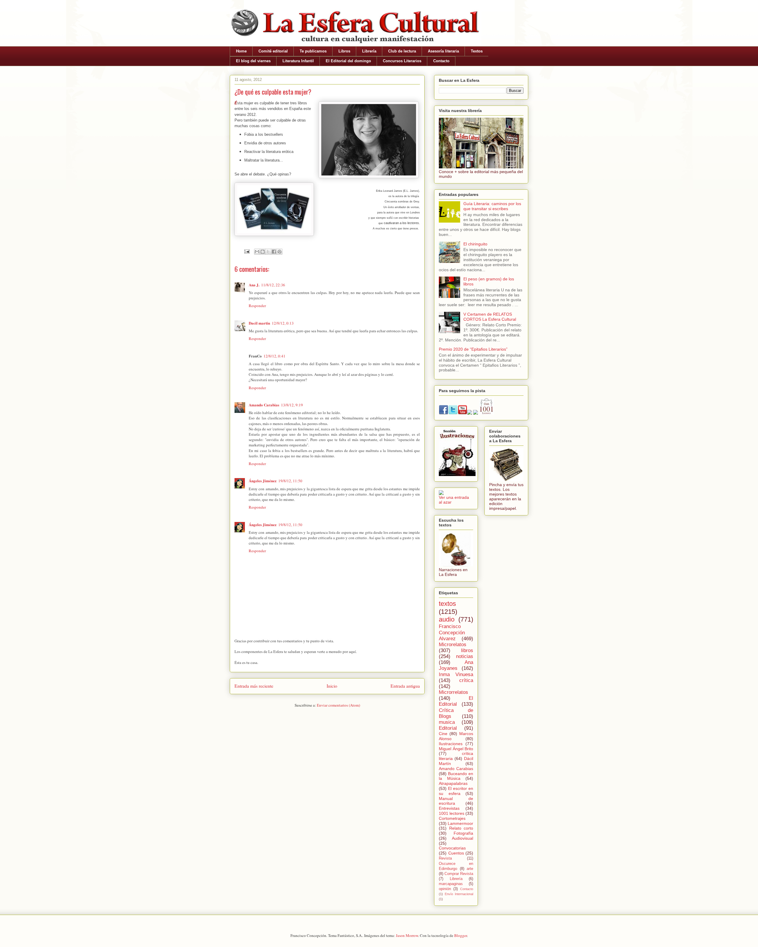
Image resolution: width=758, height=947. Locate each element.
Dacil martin (259, 323)
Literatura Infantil (298, 61)
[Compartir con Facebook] (274, 252)
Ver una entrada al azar (454, 499)
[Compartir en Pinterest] (279, 252)
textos (447, 603)
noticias (464, 656)
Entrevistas (449, 808)
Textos (477, 51)
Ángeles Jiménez (263, 480)
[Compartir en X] (268, 252)
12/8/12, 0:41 (274, 356)
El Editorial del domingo (348, 61)
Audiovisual (462, 838)
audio (447, 619)
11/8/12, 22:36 (273, 285)
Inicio (332, 686)
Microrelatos (452, 644)
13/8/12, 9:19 (292, 405)
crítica (466, 680)
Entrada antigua (405, 686)
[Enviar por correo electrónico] (257, 252)
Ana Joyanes (456, 665)
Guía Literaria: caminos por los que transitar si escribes (492, 206)
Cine (443, 733)
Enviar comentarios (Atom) (338, 705)
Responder (257, 305)
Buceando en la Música (456, 776)
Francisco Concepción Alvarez (452, 632)
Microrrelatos (453, 692)
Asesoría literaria (443, 51)
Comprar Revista (458, 874)
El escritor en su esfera (456, 791)
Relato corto (461, 828)
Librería (369, 51)
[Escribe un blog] (263, 252)
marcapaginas (451, 884)
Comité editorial (273, 51)
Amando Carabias (264, 405)
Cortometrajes (452, 818)
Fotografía (463, 833)
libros (467, 650)
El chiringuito (475, 244)
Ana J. (254, 285)
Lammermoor (460, 823)
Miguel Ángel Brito (456, 748)
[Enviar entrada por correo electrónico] (246, 251)
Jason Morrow (407, 935)
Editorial (448, 728)
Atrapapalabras (453, 783)
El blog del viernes (253, 61)
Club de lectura (402, 51)
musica (447, 722)
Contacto (441, 61)
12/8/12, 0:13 (283, 323)
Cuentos (456, 853)
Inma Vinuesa (456, 674)
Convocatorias (452, 848)
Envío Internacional (459, 894)
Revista (445, 858)
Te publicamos (313, 51)
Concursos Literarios (402, 61)
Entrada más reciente (254, 686)
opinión (445, 889)
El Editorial (456, 701)
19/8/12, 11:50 (290, 480)
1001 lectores (451, 813)
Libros (344, 51)
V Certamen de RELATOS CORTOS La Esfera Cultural (489, 317)
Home (241, 51)
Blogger (460, 935)
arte (470, 869)
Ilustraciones (450, 743)
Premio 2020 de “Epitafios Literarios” (473, 349)
